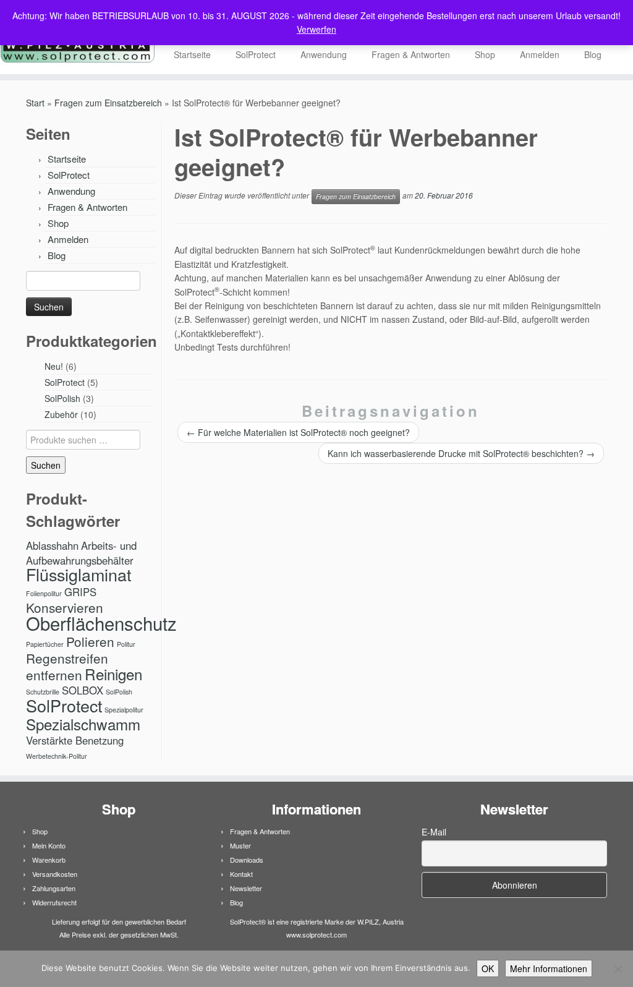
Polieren (90, 641)
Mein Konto (49, 845)
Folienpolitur (44, 593)
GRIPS (80, 591)
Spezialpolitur (123, 709)
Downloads (246, 860)
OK (488, 968)
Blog (592, 54)
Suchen (46, 465)
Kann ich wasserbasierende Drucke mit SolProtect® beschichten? (461, 453)
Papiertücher (45, 644)
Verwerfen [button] (316, 29)
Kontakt (241, 874)
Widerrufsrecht (54, 902)
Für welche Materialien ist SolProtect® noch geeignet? (298, 432)
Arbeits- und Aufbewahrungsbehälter (81, 552)
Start (35, 102)
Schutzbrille (42, 691)
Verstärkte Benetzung (75, 740)
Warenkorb (49, 860)
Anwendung (323, 54)
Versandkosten (54, 874)
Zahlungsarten (53, 888)
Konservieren (64, 607)
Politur (126, 644)
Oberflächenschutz (101, 623)
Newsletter (246, 888)
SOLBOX (82, 690)
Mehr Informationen (548, 968)
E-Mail (434, 832)
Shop (485, 54)
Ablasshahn (52, 545)
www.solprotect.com (316, 934)
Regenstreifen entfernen (67, 666)
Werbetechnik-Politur (56, 756)
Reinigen (113, 674)
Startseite (192, 54)
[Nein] (617, 969)
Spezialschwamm (83, 724)
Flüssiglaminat (78, 574)
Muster (240, 845)
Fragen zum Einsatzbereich (108, 102)
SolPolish (62, 398)
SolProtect (256, 54)
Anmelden (539, 54)
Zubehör (61, 414)
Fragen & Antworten (411, 54)
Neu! (54, 366)
